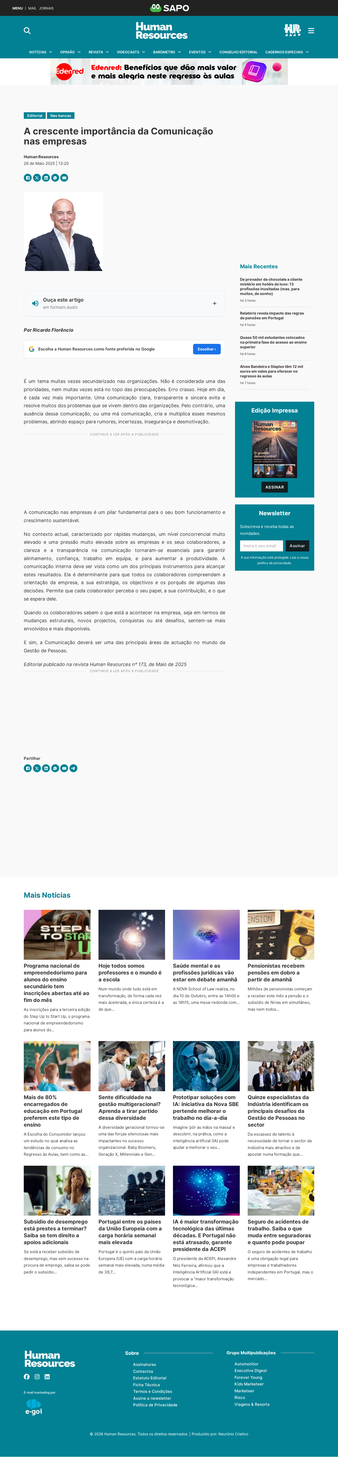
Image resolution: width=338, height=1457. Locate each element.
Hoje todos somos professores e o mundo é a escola (130, 973)
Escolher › (207, 349)
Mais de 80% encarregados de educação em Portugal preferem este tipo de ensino (53, 1111)
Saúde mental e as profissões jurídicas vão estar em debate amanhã (205, 973)
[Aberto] (311, 30)
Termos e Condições (152, 1391)
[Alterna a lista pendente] (50, 52)
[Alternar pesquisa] (27, 30)
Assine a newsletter (152, 1398)
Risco (239, 1397)
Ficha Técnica (146, 1384)
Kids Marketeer (249, 1383)
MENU (17, 8)
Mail (32, 8)
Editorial (35, 115)
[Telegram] (73, 768)
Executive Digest (250, 1370)
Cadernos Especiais (284, 52)
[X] (37, 178)
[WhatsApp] (55, 178)
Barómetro (164, 52)
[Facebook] (28, 178)
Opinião (67, 52)
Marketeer (244, 1390)
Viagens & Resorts (252, 1404)
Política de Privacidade (155, 1404)
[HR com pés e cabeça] (292, 30)
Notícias (37, 52)
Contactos (143, 1371)
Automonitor (246, 1363)
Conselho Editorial (238, 52)
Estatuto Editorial (149, 1377)
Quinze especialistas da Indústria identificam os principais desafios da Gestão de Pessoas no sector (278, 1111)
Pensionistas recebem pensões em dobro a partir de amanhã (276, 973)
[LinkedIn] (46, 178)
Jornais (46, 8)
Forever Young (248, 1377)
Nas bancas (60, 115)
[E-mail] (64, 178)
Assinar (274, 487)
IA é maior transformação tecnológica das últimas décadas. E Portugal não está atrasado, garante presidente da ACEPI (205, 1235)
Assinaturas (144, 1364)
